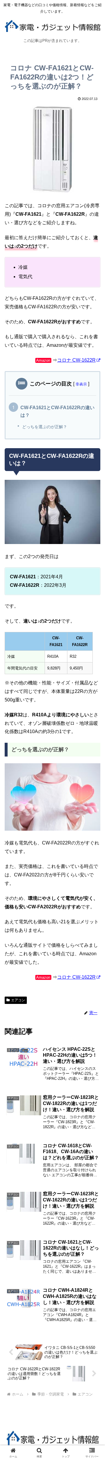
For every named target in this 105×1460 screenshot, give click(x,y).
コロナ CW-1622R (76, 360)
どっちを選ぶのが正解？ (44, 426)
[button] (94, 990)
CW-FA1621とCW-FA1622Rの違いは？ (57, 411)
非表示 (81, 384)
